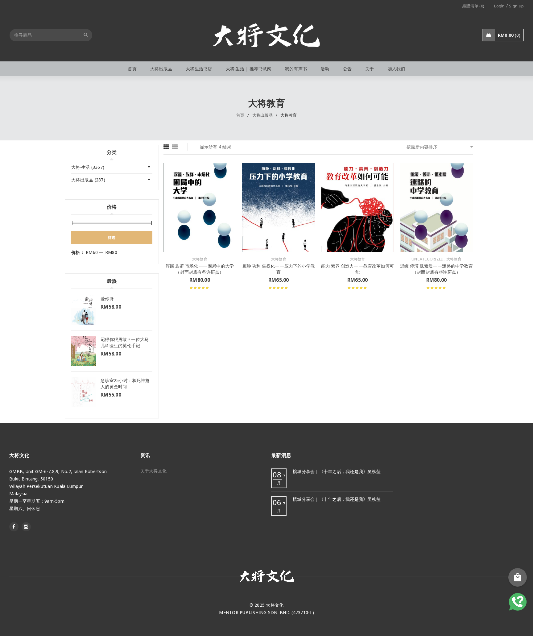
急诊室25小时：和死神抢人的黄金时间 (125, 383)
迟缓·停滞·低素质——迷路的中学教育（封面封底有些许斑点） (436, 269)
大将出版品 (262, 115)
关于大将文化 (153, 471)
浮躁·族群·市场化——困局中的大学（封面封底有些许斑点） (200, 269)
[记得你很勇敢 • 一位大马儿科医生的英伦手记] (83, 351)
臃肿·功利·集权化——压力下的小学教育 (278, 269)
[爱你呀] (83, 310)
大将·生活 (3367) (87, 167)
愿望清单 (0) (473, 6)
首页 (240, 115)
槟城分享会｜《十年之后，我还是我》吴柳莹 (337, 471)
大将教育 (199, 259)
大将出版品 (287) (88, 180)
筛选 (111, 237)
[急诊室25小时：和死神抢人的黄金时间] (83, 392)
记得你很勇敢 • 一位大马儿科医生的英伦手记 (125, 342)
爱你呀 (107, 298)
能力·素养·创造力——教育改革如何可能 (357, 269)
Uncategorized (427, 259)
